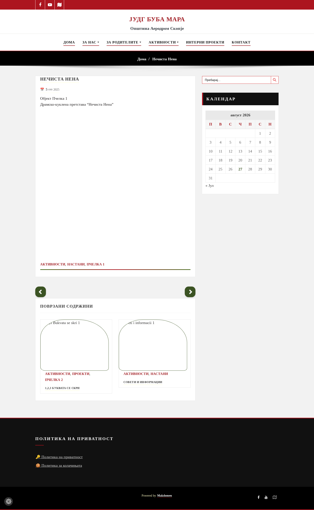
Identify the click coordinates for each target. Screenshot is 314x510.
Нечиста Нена (164, 59)
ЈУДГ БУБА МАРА (157, 19)
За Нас (89, 42)
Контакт (241, 42)
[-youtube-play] (50, 5)
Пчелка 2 (54, 380)
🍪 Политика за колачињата (59, 465)
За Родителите (123, 42)
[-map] (59, 5)
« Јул (209, 185)
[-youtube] (266, 498)
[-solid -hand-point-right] (190, 292)
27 (240, 169)
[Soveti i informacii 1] (154, 345)
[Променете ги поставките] (8, 501)
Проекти (80, 374)
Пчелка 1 (95, 264)
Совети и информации (142, 382)
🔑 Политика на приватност (59, 457)
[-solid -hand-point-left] (40, 292)
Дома (69, 42)
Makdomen (164, 495)
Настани (76, 264)
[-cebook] (40, 5)
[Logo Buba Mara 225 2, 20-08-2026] (157, 12)
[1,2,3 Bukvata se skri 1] (76, 345)
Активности (163, 42)
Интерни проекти (205, 42)
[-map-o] (274, 498)
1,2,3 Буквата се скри (62, 388)
